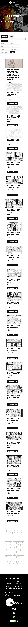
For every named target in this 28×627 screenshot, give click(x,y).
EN (18, 3)
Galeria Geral (4, 36)
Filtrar (12, 52)
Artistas (11, 36)
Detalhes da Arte (12, 103)
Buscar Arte (4, 40)
